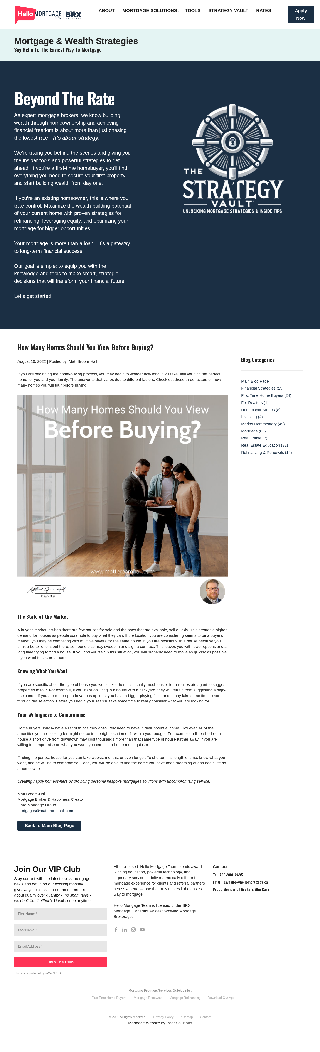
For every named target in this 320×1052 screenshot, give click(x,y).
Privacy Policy (163, 1017)
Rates (263, 10)
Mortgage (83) (253, 431)
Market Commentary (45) (263, 424)
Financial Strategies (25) (262, 388)
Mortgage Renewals (148, 998)
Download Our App (221, 998)
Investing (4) (252, 417)
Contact (205, 1017)
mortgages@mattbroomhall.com (45, 811)
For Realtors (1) (255, 402)
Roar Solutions (179, 1023)
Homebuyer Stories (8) (261, 410)
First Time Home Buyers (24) (266, 395)
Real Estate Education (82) (264, 445)
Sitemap (187, 1017)
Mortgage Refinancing (184, 998)
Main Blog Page (255, 381)
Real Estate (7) (254, 438)
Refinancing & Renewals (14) (266, 452)
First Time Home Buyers (109, 998)
